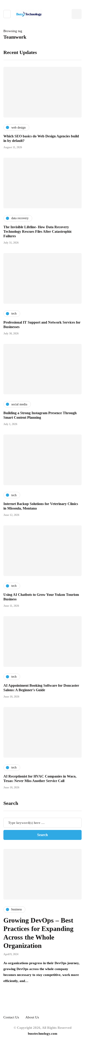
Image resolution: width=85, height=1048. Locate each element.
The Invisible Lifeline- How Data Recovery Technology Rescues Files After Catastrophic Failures (37, 231)
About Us (32, 1017)
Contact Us (11, 1017)
